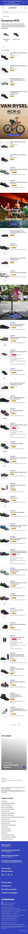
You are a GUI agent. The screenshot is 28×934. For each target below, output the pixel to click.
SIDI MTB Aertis (13, 245)
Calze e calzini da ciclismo (7, 834)
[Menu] (3, 7)
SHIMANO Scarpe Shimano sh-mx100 (17, 669)
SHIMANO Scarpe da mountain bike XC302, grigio (18, 170)
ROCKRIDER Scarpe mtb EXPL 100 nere (18, 66)
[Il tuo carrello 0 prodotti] (25, 7)
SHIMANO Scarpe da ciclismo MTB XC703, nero (18, 458)
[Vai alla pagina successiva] (19, 724)
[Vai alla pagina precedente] (9, 724)
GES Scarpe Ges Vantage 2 (16, 410)
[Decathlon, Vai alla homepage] (12, 7)
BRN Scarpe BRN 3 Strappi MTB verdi (17, 682)
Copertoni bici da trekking (7, 809)
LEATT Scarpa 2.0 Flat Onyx (16, 610)
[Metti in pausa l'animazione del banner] (23, 3)
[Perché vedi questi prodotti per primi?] (2, 50)
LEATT (2, 787)
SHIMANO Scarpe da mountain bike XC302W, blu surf (18, 570)
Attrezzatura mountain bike (8, 813)
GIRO (2, 788)
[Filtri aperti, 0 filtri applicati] (3, 46)
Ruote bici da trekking (6, 807)
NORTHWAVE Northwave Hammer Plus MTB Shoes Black (18, 539)
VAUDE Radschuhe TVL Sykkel (17, 595)
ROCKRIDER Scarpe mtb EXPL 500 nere (18, 155)
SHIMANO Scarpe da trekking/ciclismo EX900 (16, 695)
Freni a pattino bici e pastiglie (8, 836)
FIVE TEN (12, 787)
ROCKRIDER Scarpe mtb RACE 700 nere (18, 53)
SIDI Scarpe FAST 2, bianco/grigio (18, 272)
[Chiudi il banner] (25, 3)
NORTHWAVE (18, 787)
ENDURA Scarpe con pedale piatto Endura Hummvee (18, 338)
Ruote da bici (4, 827)
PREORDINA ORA (14, 315)
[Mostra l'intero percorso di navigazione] (1, 16)
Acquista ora (14, 224)
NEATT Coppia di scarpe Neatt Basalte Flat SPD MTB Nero (17, 325)
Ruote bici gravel (5, 819)
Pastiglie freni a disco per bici (8, 821)
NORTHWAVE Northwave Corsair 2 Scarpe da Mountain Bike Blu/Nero (18, 552)
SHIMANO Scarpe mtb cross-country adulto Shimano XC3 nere (18, 231)
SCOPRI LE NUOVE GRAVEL (14, 135)
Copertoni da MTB (5, 823)
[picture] (4, 57)
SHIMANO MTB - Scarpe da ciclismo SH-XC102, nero (18, 425)
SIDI (23, 787)
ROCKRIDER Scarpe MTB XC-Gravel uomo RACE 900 (18, 92)
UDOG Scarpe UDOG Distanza (17, 637)
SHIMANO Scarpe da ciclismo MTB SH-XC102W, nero (18, 583)
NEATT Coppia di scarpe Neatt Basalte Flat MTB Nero (17, 398)
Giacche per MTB (5, 811)
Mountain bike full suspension (8, 825)
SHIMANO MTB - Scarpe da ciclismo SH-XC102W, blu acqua (18, 526)
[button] (26, 359)
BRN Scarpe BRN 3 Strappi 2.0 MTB (18, 472)
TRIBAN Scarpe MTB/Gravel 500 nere (17, 142)
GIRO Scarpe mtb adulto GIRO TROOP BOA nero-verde (17, 383)
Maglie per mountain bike (7, 815)
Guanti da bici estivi (6, 831)
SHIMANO (7, 787)
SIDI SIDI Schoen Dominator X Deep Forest (18, 352)
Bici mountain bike (5, 829)
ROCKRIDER (7, 788)
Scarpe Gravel (16, 39)
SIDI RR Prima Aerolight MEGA (17, 512)
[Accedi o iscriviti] (21, 7)
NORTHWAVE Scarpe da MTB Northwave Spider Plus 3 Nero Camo (17, 656)
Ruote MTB (4, 801)
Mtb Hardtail (4, 832)
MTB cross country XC (6, 805)
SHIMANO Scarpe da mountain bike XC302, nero (18, 183)
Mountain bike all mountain (7, 803)
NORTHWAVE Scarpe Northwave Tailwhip (18, 486)
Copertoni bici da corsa (7, 838)
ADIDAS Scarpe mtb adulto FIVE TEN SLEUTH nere (17, 258)
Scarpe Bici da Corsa (6, 40)
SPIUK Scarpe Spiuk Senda (16, 370)
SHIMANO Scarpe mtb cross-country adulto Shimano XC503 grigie (17, 80)
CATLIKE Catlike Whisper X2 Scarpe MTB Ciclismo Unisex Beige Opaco (18, 710)
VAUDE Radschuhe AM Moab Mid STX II (18, 625)
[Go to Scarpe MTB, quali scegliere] (24, 767)
